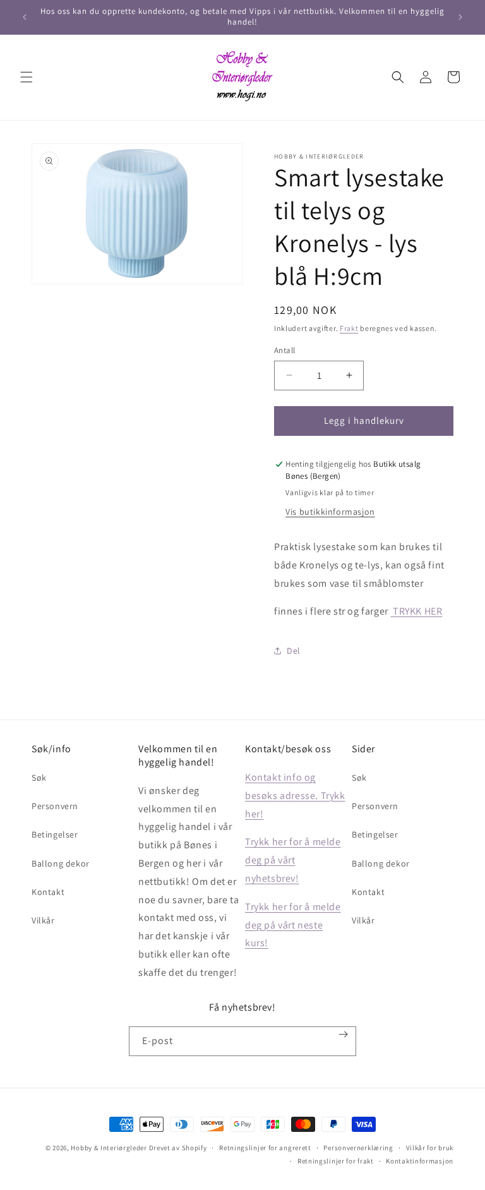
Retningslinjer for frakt (335, 1161)
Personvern (55, 806)
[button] (26, 77)
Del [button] (294, 650)
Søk (39, 777)
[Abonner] (344, 1034)
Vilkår (43, 920)
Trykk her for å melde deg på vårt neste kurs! (293, 925)
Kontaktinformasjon (419, 1161)
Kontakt (48, 892)
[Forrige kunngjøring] (25, 17)
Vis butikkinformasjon (330, 511)
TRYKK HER (416, 611)
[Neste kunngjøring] (460, 17)
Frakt (349, 328)
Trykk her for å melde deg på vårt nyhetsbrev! (293, 860)
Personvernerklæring (358, 1147)
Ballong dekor (61, 863)
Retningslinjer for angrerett (265, 1147)
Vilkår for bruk (430, 1147)
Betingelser (55, 834)
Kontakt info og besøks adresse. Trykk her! (295, 795)
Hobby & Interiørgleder (109, 1147)
